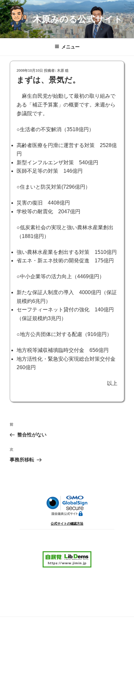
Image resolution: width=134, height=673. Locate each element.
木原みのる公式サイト (78, 19)
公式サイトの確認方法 (67, 523)
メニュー (70, 46)
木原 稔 (63, 70)
